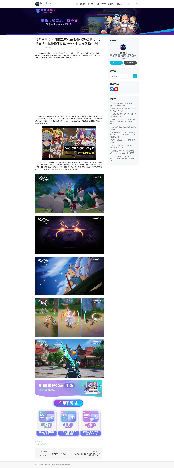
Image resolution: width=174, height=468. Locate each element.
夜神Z (98, 4)
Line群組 (75, 4)
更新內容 (104, 4)
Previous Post (53, 453)
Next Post (84, 453)
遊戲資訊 (44, 444)
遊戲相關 (110, 4)
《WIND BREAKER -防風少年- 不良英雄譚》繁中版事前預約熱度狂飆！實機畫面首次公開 (123, 158)
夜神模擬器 (49, 47)
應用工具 (119, 4)
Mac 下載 (131, 63)
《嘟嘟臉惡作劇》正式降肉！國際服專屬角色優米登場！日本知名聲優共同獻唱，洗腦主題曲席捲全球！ (123, 134)
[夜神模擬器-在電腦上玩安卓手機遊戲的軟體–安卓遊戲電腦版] (87, 21)
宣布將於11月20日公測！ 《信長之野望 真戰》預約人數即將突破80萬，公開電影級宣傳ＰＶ (123, 121)
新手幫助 (90, 4)
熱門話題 (82, 4)
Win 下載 (117, 63)
